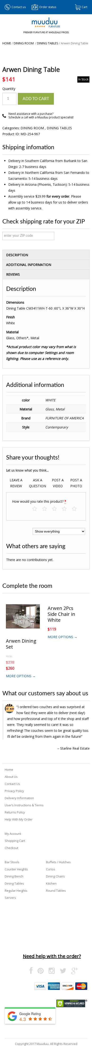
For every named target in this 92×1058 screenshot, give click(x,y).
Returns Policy (15, 812)
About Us (11, 777)
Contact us (19, 7)
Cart (84, 7)
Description (17, 255)
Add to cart (36, 99)
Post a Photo (76, 483)
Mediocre (47, 509)
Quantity (8, 88)
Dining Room (24, 43)
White (50, 400)
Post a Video (58, 483)
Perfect (76, 509)
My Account (13, 833)
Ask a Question (37, 483)
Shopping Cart (15, 841)
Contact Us (12, 784)
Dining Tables (47, 43)
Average (57, 509)
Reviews (13, 274)
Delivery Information (19, 798)
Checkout (11, 848)
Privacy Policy (14, 791)
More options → (21, 676)
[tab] (46, 255)
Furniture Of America (64, 418)
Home (6, 43)
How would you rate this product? (39, 501)
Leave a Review (16, 483)
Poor (37, 509)
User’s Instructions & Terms (24, 805)
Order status (47, 7)
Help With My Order (19, 819)
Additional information (28, 264)
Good (66, 509)
